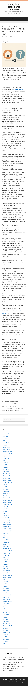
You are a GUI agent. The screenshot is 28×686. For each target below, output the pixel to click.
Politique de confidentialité (10, 679)
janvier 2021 (6, 573)
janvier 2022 (6, 546)
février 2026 (6, 447)
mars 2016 (6, 621)
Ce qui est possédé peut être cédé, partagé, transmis (13, 311)
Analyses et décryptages (11, 401)
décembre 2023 (7, 498)
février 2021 (6, 570)
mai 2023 (5, 513)
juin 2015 (5, 628)
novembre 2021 (7, 551)
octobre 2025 (7, 456)
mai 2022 (5, 537)
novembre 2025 (7, 454)
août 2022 (6, 533)
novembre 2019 (7, 593)
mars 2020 (6, 590)
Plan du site (22, 679)
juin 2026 (5, 438)
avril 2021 (5, 566)
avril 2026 (6, 443)
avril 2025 (6, 469)
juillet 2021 (6, 559)
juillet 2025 (6, 462)
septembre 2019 (7, 595)
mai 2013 (5, 643)
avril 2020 (6, 588)
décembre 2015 (7, 626)
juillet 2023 (6, 509)
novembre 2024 (7, 478)
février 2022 (6, 544)
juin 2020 (5, 584)
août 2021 (6, 557)
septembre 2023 (7, 504)
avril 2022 (6, 540)
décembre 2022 (7, 524)
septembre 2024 (7, 482)
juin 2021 (5, 562)
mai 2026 (5, 440)
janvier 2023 (6, 522)
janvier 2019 (6, 599)
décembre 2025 (7, 451)
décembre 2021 (7, 548)
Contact (6, 682)
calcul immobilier (18, 89)
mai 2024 (5, 487)
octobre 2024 (7, 480)
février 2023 (6, 520)
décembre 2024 (7, 476)
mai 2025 (5, 467)
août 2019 (6, 597)
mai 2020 (5, 586)
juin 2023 (5, 511)
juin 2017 (5, 610)
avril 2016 (5, 619)
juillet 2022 (6, 535)
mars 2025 (6, 471)
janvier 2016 (6, 623)
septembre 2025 (7, 458)
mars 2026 (6, 445)
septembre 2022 (7, 531)
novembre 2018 (7, 601)
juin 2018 (5, 606)
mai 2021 (5, 564)
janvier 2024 (6, 495)
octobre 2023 (7, 502)
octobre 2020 (7, 577)
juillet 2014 (6, 634)
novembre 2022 (7, 526)
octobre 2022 (7, 529)
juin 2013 (5, 641)
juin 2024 (5, 484)
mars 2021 (6, 568)
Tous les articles (13, 682)
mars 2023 (6, 518)
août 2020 (6, 579)
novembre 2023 (7, 500)
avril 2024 (6, 489)
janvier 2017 (6, 612)
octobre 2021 (6, 553)
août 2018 (6, 604)
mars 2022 (6, 542)
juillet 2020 (6, 582)
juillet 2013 (6, 639)
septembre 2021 (7, 555)
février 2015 (6, 632)
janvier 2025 (6, 473)
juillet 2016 (6, 615)
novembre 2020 (7, 575)
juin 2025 (5, 465)
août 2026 (6, 434)
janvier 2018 (6, 608)
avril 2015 (5, 630)
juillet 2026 (6, 436)
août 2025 (6, 460)
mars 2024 (6, 491)
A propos (22, 682)
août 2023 (6, 507)
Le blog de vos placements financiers (14, 7)
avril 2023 (6, 515)
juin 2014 (5, 637)
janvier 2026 (6, 449)
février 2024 (6, 493)
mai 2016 (5, 617)
